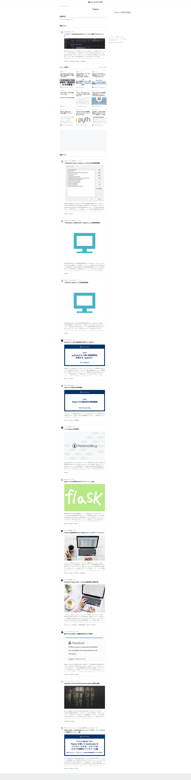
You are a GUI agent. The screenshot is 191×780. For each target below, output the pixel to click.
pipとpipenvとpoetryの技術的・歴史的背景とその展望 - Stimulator (67, 75)
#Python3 (66, 674)
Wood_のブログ (67, 479)
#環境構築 (76, 420)
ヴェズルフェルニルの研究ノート (71, 160)
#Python (66, 61)
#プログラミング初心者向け (70, 624)
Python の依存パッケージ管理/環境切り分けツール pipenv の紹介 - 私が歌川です (83, 75)
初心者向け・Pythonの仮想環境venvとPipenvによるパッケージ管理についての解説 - (99, 113)
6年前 (78, 681)
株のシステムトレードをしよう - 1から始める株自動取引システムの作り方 (79, 727)
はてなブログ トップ (65, 6)
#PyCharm (76, 573)
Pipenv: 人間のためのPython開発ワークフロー (66, 112)
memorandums (67, 31)
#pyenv (66, 213)
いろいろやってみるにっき (69, 631)
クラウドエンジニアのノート (70, 681)
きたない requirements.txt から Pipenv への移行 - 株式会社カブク (83, 94)
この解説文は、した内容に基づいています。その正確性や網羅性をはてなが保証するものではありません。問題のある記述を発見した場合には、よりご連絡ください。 (67, 20)
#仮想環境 (83, 61)
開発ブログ (125, 38)
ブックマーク (63, 72)
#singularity (67, 721)
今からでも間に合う (68, 339)
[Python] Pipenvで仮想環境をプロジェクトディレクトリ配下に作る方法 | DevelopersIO (83, 113)
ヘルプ (120, 38)
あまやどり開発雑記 (68, 530)
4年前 (74, 339)
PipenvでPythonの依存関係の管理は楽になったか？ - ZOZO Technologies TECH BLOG (99, 94)
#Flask (75, 523)
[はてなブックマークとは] (68, 67)
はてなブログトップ (113, 40)
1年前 (72, 31)
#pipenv (78, 61)
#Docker (66, 768)
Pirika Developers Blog (69, 385)
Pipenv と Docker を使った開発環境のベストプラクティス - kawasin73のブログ (99, 75)
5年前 (74, 426)
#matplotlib (72, 61)
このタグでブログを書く (125, 12)
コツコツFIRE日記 (67, 426)
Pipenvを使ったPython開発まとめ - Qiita (67, 93)
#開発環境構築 (81, 624)
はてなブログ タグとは (113, 38)
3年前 (80, 160)
